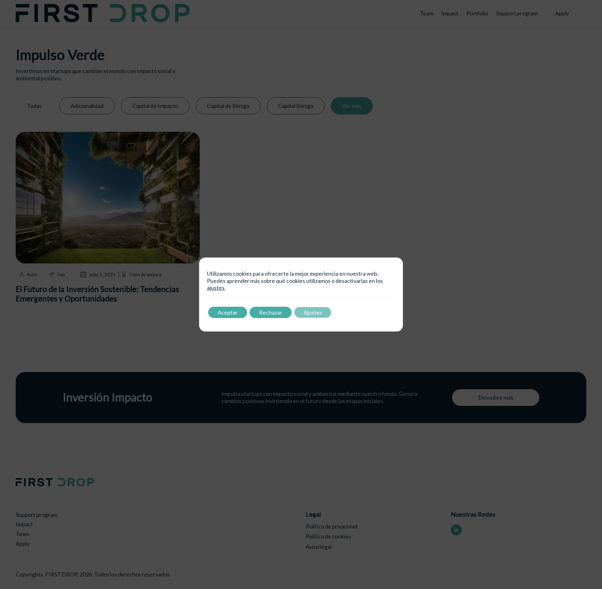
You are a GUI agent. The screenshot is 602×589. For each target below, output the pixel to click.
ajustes (215, 287)
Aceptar (228, 312)
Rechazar (270, 312)
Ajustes (313, 312)
